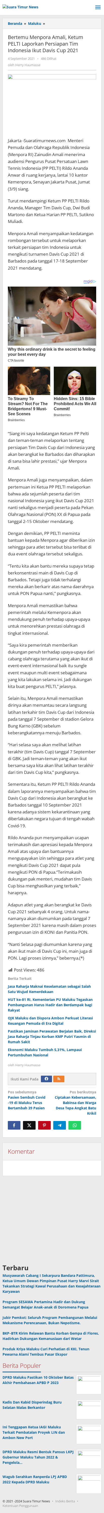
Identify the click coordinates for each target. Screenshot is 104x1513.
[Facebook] (46, 1079)
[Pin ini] (44, 1125)
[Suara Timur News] (20, 6)
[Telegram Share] (59, 1125)
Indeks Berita (65, 1501)
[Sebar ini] (14, 1125)
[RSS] (58, 1079)
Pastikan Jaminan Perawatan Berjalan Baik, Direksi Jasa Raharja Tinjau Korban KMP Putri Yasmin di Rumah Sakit (52, 1036)
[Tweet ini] (29, 1125)
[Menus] (97, 8)
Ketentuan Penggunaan (20, 1505)
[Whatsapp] (74, 1125)
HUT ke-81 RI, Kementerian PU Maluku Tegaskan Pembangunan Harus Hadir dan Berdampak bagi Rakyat (50, 1005)
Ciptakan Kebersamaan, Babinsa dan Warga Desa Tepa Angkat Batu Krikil (75, 1103)
